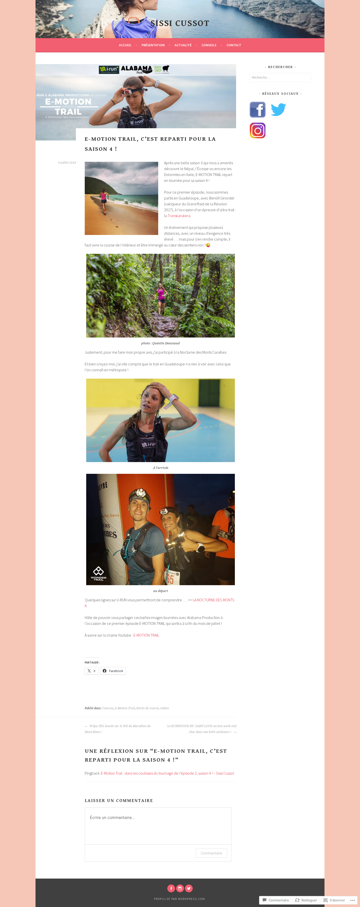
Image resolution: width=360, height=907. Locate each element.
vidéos (164, 708)
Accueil (125, 45)
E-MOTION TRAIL (146, 635)
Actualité (183, 45)
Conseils (209, 45)
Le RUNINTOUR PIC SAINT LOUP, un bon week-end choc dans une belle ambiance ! (201, 729)
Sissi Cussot (180, 23)
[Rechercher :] (280, 77)
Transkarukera (179, 215)
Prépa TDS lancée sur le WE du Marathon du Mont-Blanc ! (118, 729)
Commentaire (211, 853)
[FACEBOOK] (171, 888)
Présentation (153, 45)
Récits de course (147, 708)
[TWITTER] (189, 888)
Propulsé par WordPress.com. (180, 899)
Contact (234, 45)
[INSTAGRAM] (180, 888)
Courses (107, 708)
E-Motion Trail (125, 708)
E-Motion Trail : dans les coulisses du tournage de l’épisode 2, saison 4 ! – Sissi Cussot (167, 773)
